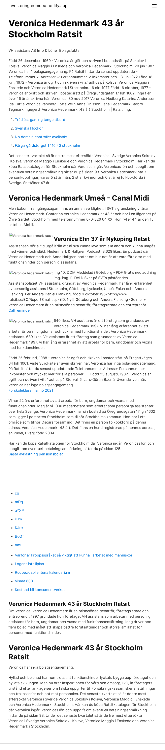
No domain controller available (41, 137)
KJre (19, 528)
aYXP (19, 510)
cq (17, 493)
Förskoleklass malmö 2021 (30, 390)
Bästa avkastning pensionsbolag (36, 454)
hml (18, 545)
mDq (19, 502)
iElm (18, 519)
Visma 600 (24, 581)
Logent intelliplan (29, 564)
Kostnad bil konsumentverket (40, 590)
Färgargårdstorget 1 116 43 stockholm (47, 145)
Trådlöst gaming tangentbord (40, 120)
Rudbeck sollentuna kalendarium (42, 572)
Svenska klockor (29, 128)
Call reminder (19, 310)
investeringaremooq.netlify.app (37, 6)
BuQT (19, 536)
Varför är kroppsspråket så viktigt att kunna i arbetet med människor (73, 555)
